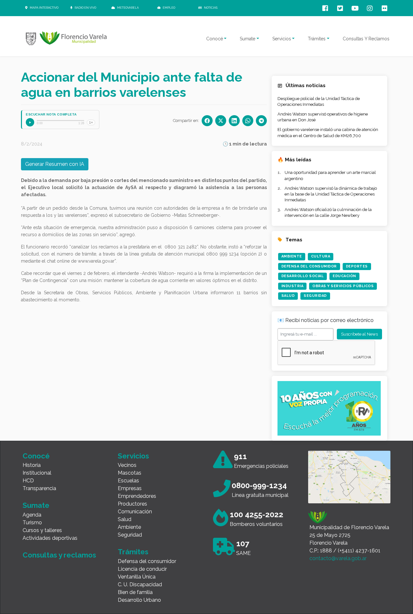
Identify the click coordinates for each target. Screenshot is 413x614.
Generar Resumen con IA (54, 164)
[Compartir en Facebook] (207, 120)
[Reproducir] (30, 122)
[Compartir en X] (220, 120)
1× (91, 122)
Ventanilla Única (137, 577)
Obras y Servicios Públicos (343, 286)
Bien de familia (135, 592)
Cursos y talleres (42, 530)
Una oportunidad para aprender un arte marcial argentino (330, 175)
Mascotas (129, 473)
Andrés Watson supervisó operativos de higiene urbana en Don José (322, 117)
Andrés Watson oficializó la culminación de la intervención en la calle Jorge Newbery (328, 212)
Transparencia (39, 488)
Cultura (320, 256)
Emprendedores (137, 496)
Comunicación (135, 511)
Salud (288, 296)
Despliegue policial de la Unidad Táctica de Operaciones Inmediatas (318, 101)
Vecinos (127, 465)
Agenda (32, 515)
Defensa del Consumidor (309, 266)
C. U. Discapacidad (140, 584)
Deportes (357, 266)
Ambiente (291, 256)
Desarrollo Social (302, 276)
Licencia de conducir (142, 569)
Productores (132, 504)
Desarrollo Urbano (139, 600)
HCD (28, 481)
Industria (292, 286)
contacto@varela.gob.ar (338, 558)
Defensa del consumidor (147, 561)
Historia (32, 465)
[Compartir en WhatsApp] (247, 120)
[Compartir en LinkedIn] (234, 120)
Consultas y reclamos (59, 555)
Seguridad (315, 296)
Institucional (37, 473)
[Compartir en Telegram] (261, 120)
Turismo (32, 522)
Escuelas (128, 481)
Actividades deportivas (50, 538)
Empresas (130, 488)
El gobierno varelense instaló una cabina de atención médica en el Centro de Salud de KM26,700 (327, 132)
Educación (344, 276)
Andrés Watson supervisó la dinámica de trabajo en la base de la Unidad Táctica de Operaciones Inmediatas (331, 194)
